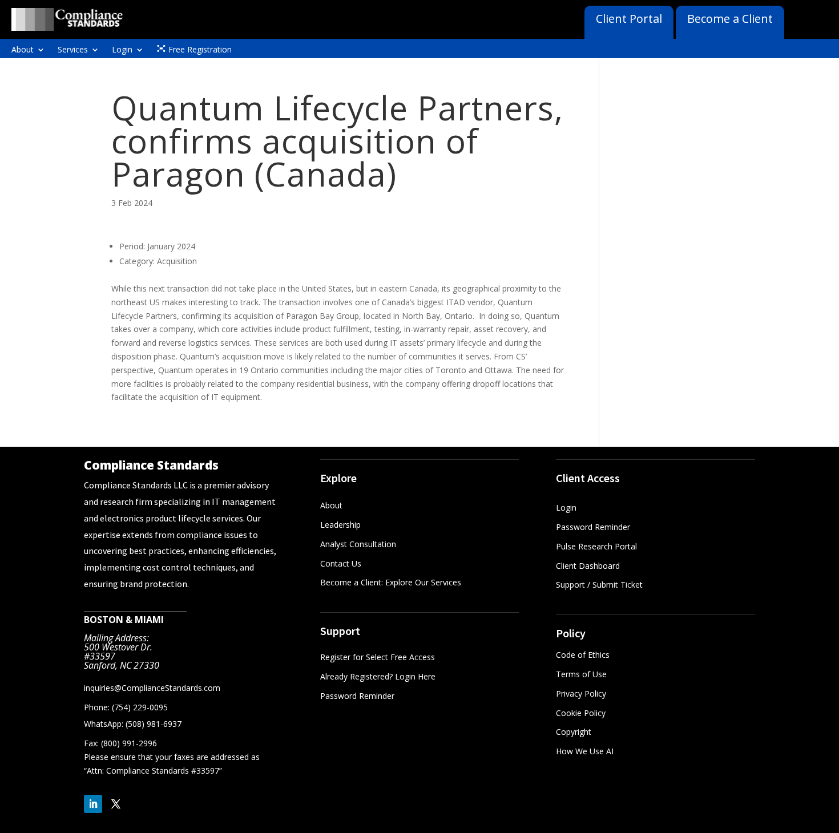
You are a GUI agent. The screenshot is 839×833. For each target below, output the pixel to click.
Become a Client (730, 18)
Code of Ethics (583, 654)
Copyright (573, 731)
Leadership (340, 524)
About (22, 50)
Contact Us (340, 563)
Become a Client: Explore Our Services (390, 582)
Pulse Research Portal (597, 546)
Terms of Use (581, 674)
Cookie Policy (581, 712)
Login (122, 50)
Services (73, 50)
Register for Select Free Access (377, 657)
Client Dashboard (588, 565)
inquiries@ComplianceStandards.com (152, 687)
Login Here (415, 676)
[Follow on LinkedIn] (93, 804)
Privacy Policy (581, 693)
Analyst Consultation (358, 544)
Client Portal (629, 18)
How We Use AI (585, 751)
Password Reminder (357, 695)
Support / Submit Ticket (599, 584)
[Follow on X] (116, 804)
